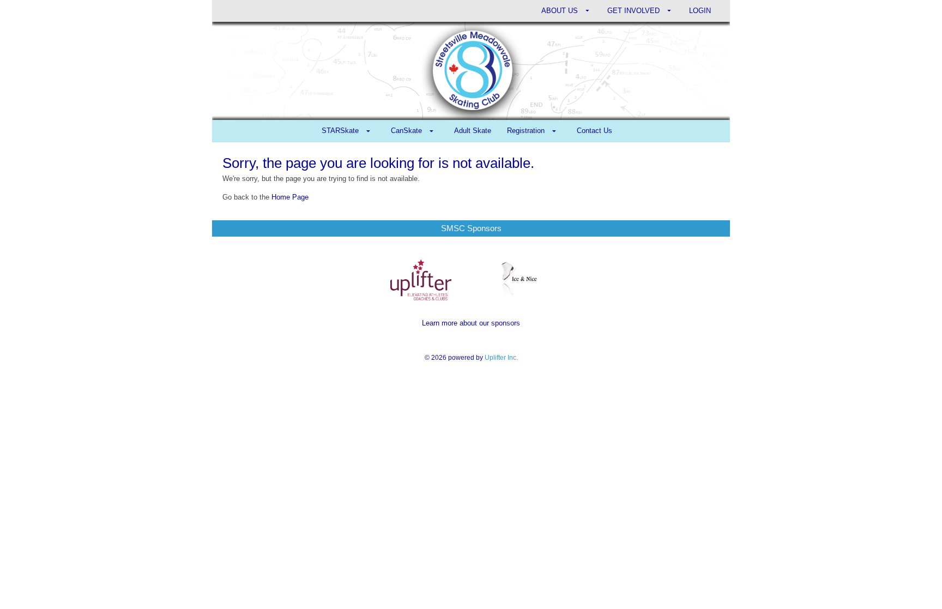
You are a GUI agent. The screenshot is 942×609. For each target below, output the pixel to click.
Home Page (290, 197)
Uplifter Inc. (501, 357)
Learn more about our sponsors (471, 323)
